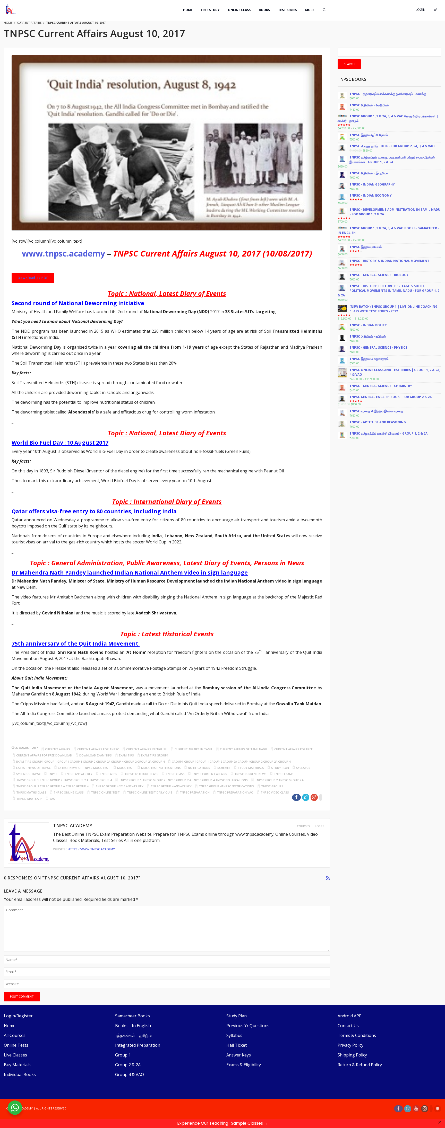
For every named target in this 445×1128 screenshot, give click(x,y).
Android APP (350, 1016)
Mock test (125, 768)
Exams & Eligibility (243, 1065)
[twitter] (407, 1108)
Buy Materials (17, 1065)
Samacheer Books (132, 1016)
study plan (280, 768)
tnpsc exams (284, 774)
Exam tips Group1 (154, 755)
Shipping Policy (352, 1055)
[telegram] (431, 1108)
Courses (303, 826)
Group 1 (123, 1055)
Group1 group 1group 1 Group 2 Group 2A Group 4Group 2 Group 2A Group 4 (231, 761)
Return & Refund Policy (360, 1065)
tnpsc (52, 774)
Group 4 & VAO (129, 1074)
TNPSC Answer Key (78, 774)
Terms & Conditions (357, 1035)
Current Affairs (29, 22)
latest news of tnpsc (33, 768)
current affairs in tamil (194, 749)
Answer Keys (238, 1055)
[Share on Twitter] (305, 797)
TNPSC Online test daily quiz (150, 792)
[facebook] (398, 1108)
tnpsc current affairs (209, 774)
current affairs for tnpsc (98, 749)
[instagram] (424, 1108)
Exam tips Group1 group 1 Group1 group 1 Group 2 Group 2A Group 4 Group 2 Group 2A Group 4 (90, 761)
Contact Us (348, 1025)
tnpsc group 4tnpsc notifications (226, 786)
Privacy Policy (350, 1045)
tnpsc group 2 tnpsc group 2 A (279, 780)
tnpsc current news (250, 774)
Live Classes (15, 1055)
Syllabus (234, 1035)
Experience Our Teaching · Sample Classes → (222, 1123)
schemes (223, 768)
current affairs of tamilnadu (243, 749)
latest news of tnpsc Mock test (84, 768)
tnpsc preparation (195, 792)
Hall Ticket (236, 1045)
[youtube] (416, 1108)
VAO (52, 798)
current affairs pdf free (293, 749)
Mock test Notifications (161, 768)
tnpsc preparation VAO (235, 792)
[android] (437, 1108)
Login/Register (18, 1016)
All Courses (14, 1035)
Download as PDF (33, 278)
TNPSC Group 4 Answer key (171, 786)
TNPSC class (175, 774)
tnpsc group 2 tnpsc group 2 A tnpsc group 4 (52, 786)
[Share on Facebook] (296, 797)
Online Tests (16, 1045)
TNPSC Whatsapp (29, 798)
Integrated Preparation (137, 1045)
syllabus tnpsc (28, 774)
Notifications (199, 768)
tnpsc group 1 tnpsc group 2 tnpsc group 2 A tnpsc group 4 (64, 780)
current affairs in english (146, 749)
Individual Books (20, 1074)
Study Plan (236, 1016)
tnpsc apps (108, 774)
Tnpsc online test (105, 792)
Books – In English (133, 1025)
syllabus (303, 768)
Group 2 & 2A (128, 1065)
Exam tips (126, 755)
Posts (319, 826)
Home (9, 1025)
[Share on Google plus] (314, 797)
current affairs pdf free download (44, 755)
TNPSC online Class (69, 792)
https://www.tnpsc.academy (91, 849)
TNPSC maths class (31, 792)
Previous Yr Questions (247, 1025)
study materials (251, 768)
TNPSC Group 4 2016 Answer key (119, 786)
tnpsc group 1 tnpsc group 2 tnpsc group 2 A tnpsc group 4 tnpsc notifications (183, 780)
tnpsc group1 (272, 786)
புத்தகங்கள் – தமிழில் (133, 1035)
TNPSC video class (275, 792)
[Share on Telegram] (320, 797)
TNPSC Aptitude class (141, 774)
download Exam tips (95, 755)
